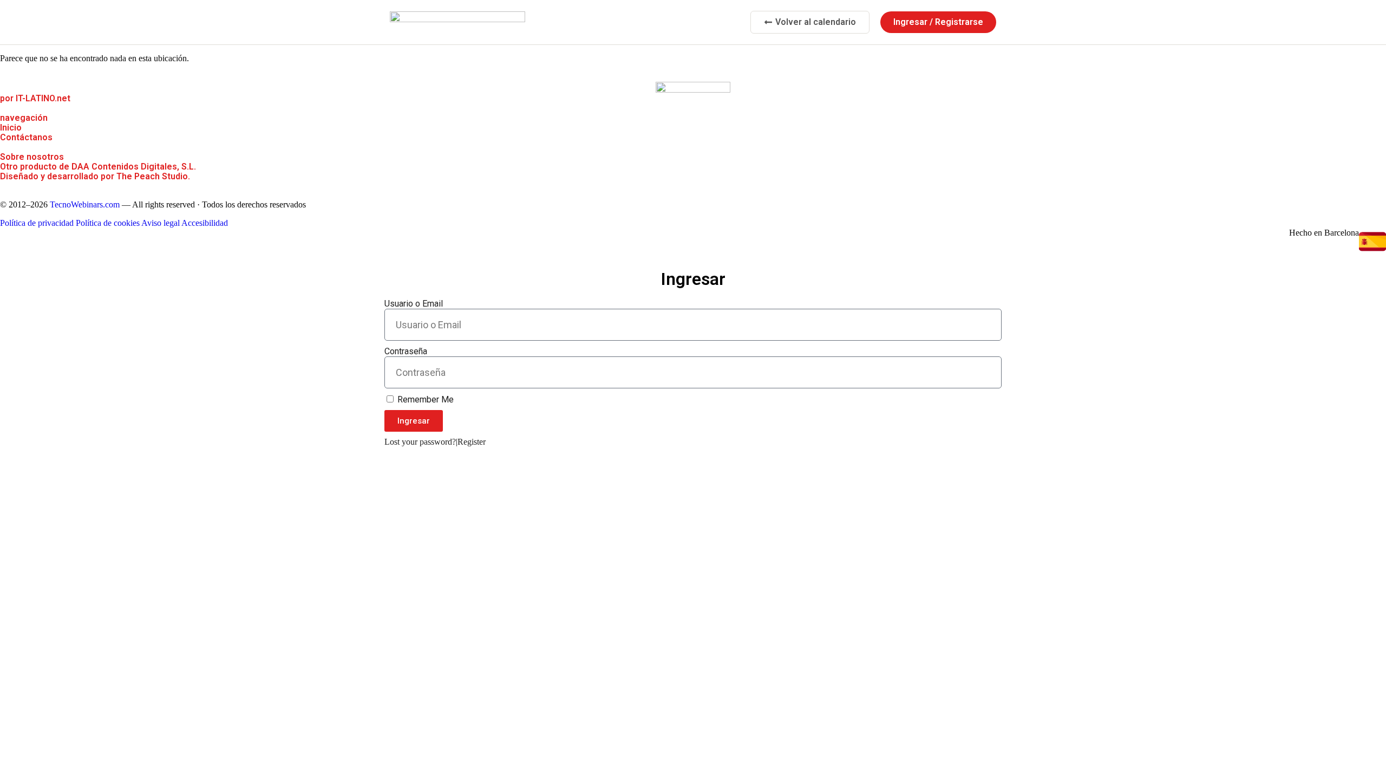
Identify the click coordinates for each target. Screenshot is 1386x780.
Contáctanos (26, 137)
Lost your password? (420, 441)
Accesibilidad (204, 222)
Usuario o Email (413, 303)
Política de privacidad (37, 222)
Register (471, 441)
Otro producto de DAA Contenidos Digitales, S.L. (98, 166)
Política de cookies (108, 222)
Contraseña (405, 351)
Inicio (11, 127)
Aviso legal (160, 222)
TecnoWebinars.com (85, 204)
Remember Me (424, 399)
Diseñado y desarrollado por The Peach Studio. (95, 176)
